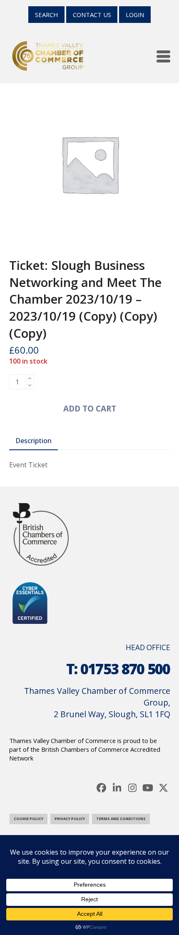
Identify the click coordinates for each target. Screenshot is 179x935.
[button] (163, 56)
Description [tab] (33, 440)
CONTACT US (92, 14)
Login (135, 14)
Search (46, 14)
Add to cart (89, 408)
